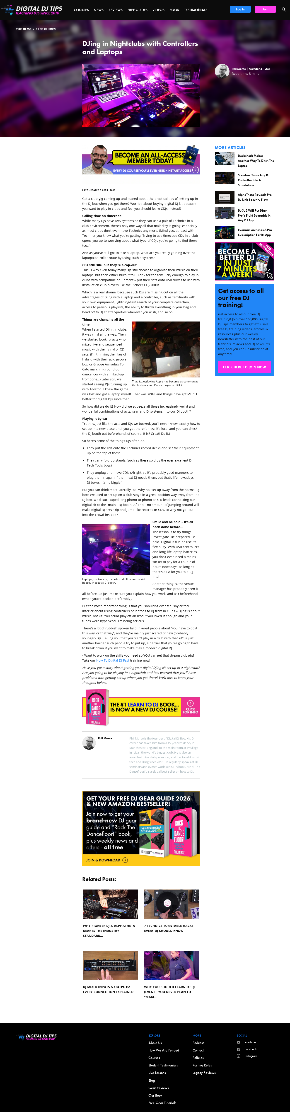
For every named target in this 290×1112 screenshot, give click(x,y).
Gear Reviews (158, 1087)
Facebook (251, 1049)
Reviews (116, 9)
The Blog (23, 29)
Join (265, 9)
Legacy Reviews (204, 1072)
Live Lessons (157, 1072)
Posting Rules (202, 1065)
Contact (198, 1050)
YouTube (250, 1042)
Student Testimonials (163, 1065)
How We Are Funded (163, 1050)
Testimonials (195, 9)
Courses (81, 9)
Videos (158, 9)
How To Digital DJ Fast (112, 660)
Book (174, 9)
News (99, 9)
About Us (155, 1042)
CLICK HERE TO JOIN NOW (244, 367)
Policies (198, 1057)
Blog (151, 1080)
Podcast (198, 1042)
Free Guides (137, 9)
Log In (240, 9)
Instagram (251, 1056)
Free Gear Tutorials (162, 1102)
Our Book (155, 1095)
